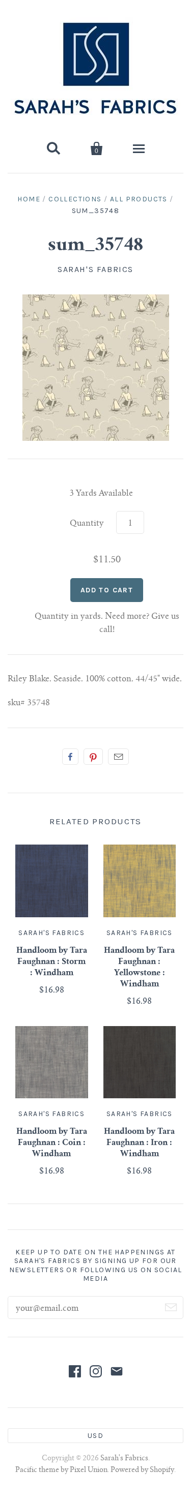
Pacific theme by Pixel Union (61, 1470)
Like (70, 756)
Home (28, 199)
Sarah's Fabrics (95, 269)
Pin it (93, 756)
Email (118, 756)
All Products (139, 199)
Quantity (87, 524)
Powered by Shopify (142, 1470)
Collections (74, 199)
